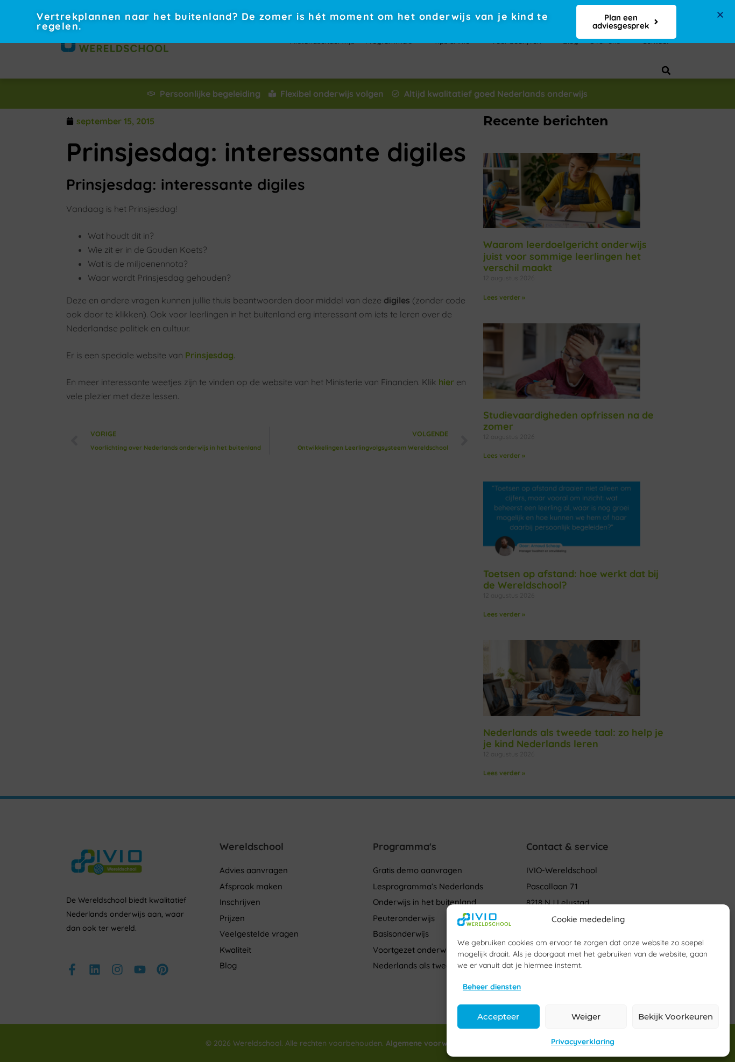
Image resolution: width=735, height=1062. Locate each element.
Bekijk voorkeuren (675, 1016)
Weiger (585, 1016)
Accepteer (498, 1016)
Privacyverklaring (582, 1041)
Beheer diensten (492, 987)
